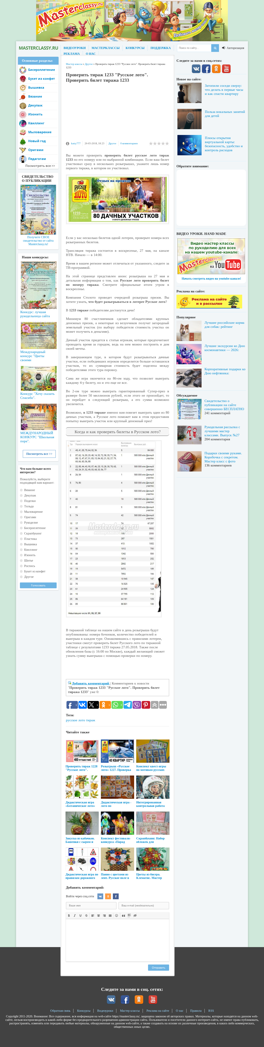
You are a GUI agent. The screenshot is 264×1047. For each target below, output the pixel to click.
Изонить (35, 114)
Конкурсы (83, 1010)
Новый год (37, 141)
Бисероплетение (41, 70)
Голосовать (38, 585)
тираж (90, 720)
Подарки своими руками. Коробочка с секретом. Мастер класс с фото (223, 457)
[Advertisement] (117, 114)
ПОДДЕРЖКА (161, 48)
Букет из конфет (41, 78)
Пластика (30, 538)
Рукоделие (31, 522)
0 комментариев (129, 143)
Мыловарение (39, 132)
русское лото (75, 720)
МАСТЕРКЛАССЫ (106, 48)
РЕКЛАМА (72, 53)
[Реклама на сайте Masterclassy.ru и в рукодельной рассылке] (209, 307)
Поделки (30, 500)
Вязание (35, 96)
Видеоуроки (105, 1010)
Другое (112, 143)
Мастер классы (130, 1010)
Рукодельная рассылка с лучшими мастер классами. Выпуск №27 (222, 431)
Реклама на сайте (157, 1010)
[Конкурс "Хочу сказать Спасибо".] (38, 377)
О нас (179, 1010)
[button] (69, 915)
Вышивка (36, 87)
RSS (211, 1010)
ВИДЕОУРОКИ (75, 48)
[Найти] (215, 48)
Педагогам (37, 159)
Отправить (158, 967)
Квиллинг (36, 123)
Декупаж (35, 105)
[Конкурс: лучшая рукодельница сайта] (38, 272)
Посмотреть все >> (39, 453)
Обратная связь (60, 1010)
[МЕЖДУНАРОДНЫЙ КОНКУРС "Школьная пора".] (38, 415)
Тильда (29, 506)
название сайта (38, 48)
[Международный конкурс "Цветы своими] (38, 333)
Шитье (28, 560)
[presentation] (69, 915)
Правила (196, 1010)
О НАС (91, 53)
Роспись (29, 566)
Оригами (35, 150)
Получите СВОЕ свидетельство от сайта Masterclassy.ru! (38, 240)
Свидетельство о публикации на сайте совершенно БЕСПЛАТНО (224, 405)
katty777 (76, 143)
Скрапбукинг (33, 533)
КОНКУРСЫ (135, 48)
